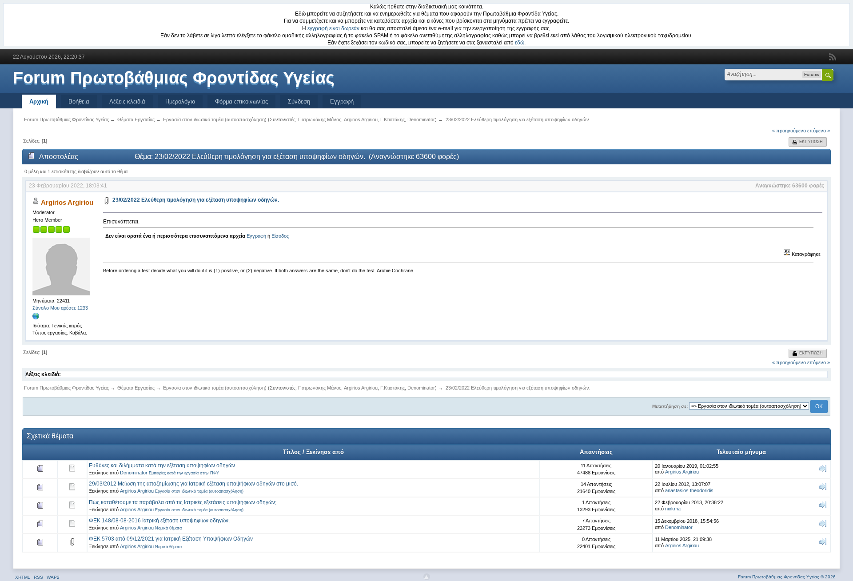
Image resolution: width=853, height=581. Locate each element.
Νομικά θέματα (168, 528)
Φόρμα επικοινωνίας (241, 101)
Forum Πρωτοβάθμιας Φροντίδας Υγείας (174, 77)
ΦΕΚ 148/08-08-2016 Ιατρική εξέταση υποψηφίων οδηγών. (159, 520)
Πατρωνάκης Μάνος (319, 119)
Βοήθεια (78, 101)
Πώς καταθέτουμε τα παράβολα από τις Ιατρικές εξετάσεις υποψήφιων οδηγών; (182, 502)
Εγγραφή (342, 101)
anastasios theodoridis (689, 490)
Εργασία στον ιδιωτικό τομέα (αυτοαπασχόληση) (199, 491)
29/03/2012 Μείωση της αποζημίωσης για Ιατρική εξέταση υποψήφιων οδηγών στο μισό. (193, 484)
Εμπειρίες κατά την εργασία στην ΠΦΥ (184, 473)
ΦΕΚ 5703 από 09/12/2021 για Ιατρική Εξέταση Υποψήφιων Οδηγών (171, 539)
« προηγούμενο (789, 130)
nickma (673, 508)
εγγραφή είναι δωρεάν (333, 28)
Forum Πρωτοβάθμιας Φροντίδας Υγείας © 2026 (787, 576)
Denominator (421, 119)
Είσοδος (280, 236)
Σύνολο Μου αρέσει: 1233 (60, 307)
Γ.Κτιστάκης (392, 119)
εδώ (519, 43)
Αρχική (38, 101)
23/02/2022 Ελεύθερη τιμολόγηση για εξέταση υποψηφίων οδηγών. (195, 200)
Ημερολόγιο (180, 101)
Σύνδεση (299, 101)
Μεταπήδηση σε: (670, 406)
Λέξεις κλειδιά (127, 101)
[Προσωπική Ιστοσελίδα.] (36, 318)
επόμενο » (818, 130)
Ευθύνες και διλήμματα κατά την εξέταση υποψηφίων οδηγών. (162, 465)
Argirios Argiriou (361, 119)
